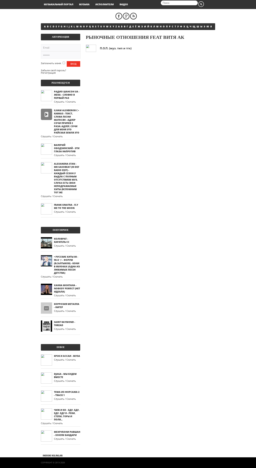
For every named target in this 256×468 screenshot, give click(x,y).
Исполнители (104, 4)
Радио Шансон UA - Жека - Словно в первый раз (66, 95)
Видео (124, 4)
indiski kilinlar (53, 455)
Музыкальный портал (58, 4)
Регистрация (48, 72)
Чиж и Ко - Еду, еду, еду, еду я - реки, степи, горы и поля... (66, 414)
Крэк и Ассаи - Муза (67, 356)
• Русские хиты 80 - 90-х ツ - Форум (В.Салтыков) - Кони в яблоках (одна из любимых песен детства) (67, 264)
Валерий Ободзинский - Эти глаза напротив (66, 148)
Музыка (84, 4)
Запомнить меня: (51, 63)
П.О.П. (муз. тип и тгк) (116, 48)
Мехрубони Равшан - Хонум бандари (67, 433)
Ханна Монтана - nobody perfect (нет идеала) (67, 288)
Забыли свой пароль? (53, 70)
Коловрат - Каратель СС (61, 240)
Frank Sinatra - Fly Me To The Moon (66, 206)
